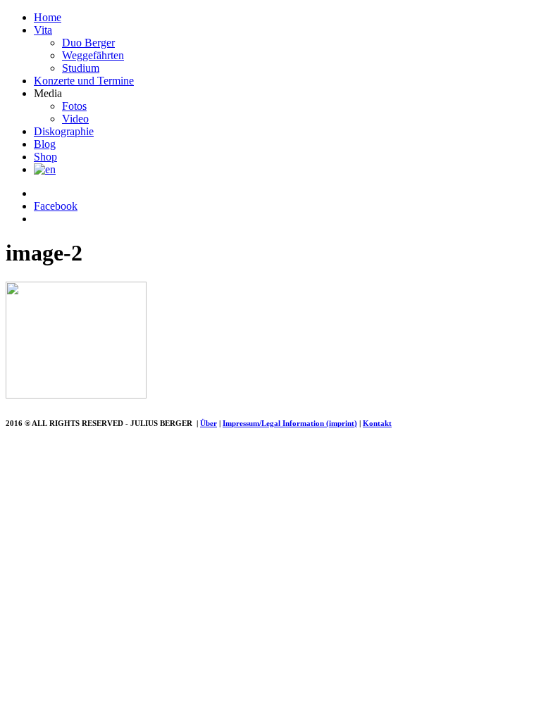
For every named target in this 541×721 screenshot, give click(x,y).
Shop (45, 157)
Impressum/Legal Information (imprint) (290, 423)
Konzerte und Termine (84, 81)
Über (208, 423)
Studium (80, 68)
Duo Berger (88, 43)
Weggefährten (93, 55)
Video (75, 119)
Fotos (74, 106)
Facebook (55, 206)
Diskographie (64, 131)
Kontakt (377, 423)
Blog (45, 144)
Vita (43, 30)
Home (47, 17)
